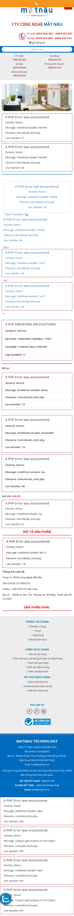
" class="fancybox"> (25, 227)
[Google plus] (36, 711)
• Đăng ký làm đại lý (37, 639)
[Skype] (43, 711)
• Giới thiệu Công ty (37, 626)
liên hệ (16, 496)
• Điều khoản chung (37, 654)
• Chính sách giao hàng (37, 662)
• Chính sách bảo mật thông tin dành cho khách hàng (37, 658)
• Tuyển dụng (37, 635)
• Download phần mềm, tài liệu (37, 686)
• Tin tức (37, 630)
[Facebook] (29, 711)
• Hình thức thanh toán (37, 690)
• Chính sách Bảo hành (37, 671)
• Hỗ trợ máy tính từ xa (37, 681)
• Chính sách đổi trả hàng (37, 667)
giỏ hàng (38, 42)
